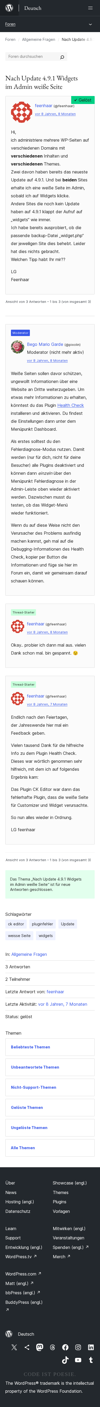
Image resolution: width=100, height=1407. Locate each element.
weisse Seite (19, 935)
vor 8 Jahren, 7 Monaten (47, 704)
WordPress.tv (21, 1256)
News (11, 1192)
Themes (61, 1192)
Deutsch (26, 1334)
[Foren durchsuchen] (62, 56)
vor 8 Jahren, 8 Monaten (55, 114)
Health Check (70, 405)
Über (10, 1183)
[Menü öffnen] (91, 8)
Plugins (59, 1201)
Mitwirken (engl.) (69, 1228)
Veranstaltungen (68, 1237)
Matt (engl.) (19, 1283)
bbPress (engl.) (23, 1292)
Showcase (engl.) (70, 1183)
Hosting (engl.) (19, 1201)
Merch (62, 1256)
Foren (10, 24)
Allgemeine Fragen (38, 39)
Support (13, 1237)
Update (67, 924)
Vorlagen (61, 1211)
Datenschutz (17, 1211)
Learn (10, 1228)
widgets (46, 935)
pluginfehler (42, 924)
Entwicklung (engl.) (23, 1247)
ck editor (16, 924)
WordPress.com (23, 1274)
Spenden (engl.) (71, 1247)
